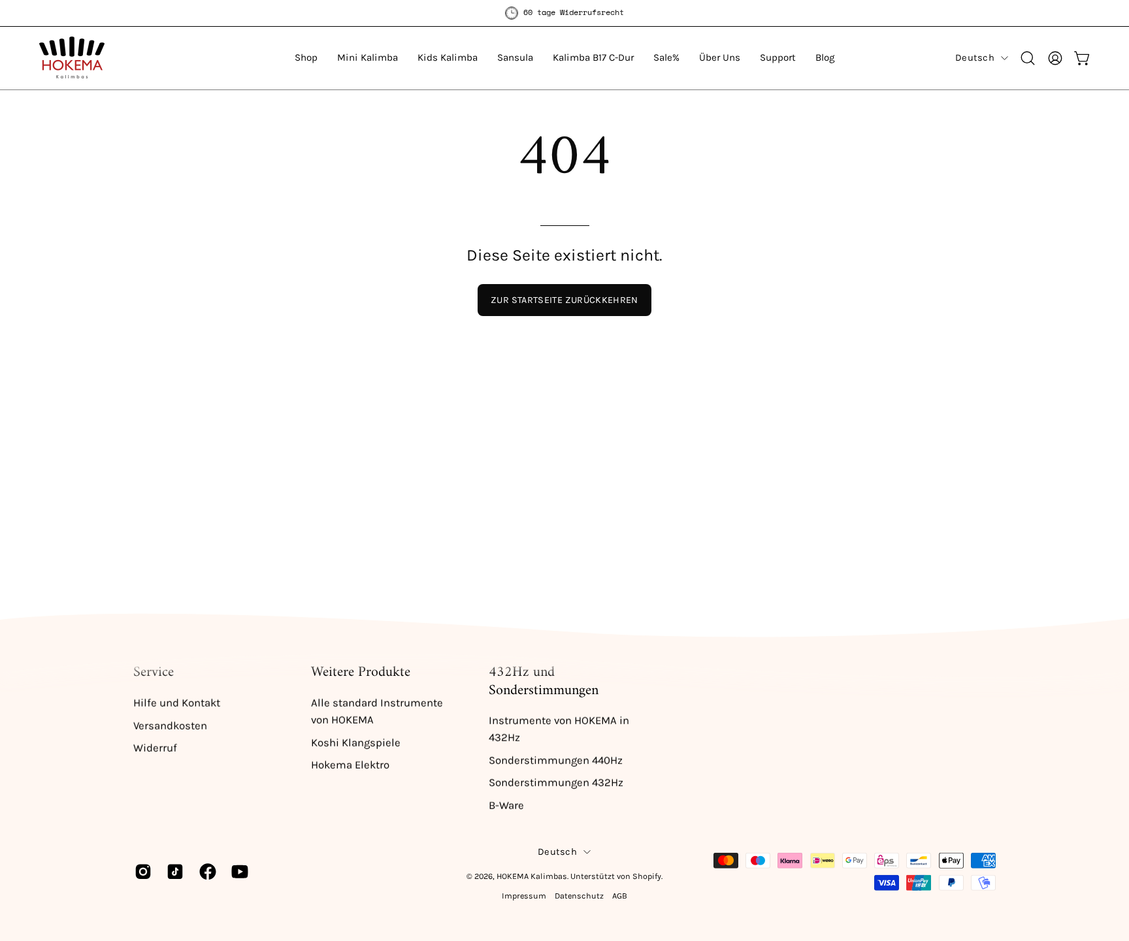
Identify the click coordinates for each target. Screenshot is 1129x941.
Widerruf (155, 748)
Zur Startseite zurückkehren (564, 300)
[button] (306, 58)
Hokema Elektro (350, 765)
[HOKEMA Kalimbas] (72, 58)
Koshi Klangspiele (356, 742)
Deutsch (974, 57)
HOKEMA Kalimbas (532, 876)
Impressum (524, 896)
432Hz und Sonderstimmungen (543, 681)
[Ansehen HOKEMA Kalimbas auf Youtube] (237, 871)
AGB (619, 896)
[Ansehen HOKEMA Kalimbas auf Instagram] (140, 871)
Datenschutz (579, 896)
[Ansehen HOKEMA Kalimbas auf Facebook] (205, 871)
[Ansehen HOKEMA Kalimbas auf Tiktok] (172, 871)
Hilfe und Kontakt (176, 702)
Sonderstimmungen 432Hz (556, 782)
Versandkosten (170, 725)
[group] (564, 13)
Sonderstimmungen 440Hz (556, 760)
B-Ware (506, 805)
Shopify (646, 876)
